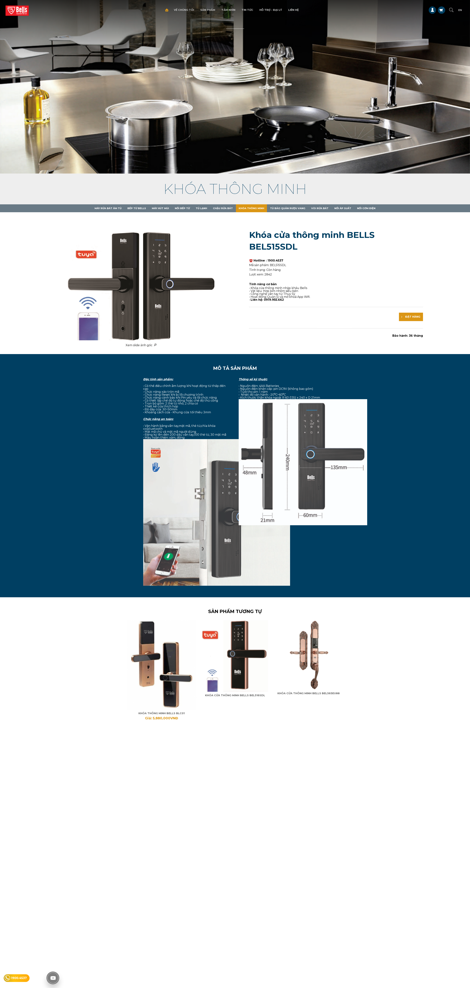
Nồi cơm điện (366, 208)
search (451, 10)
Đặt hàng (412, 316)
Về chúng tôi (184, 10)
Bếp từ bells (136, 208)
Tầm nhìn (228, 10)
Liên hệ (293, 10)
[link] (161, 670)
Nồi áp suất (342, 208)
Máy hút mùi (160, 208)
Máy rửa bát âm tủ (108, 208)
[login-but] (432, 10)
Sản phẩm (207, 10)
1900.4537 (19, 978)
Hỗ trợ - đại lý (270, 10)
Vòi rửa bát (319, 208)
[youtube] (52, 977)
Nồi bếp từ (182, 208)
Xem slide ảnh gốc (140, 345)
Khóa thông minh (251, 208)
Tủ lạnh (201, 208)
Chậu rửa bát (223, 208)
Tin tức (247, 10)
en (460, 10)
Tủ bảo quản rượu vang (287, 208)
